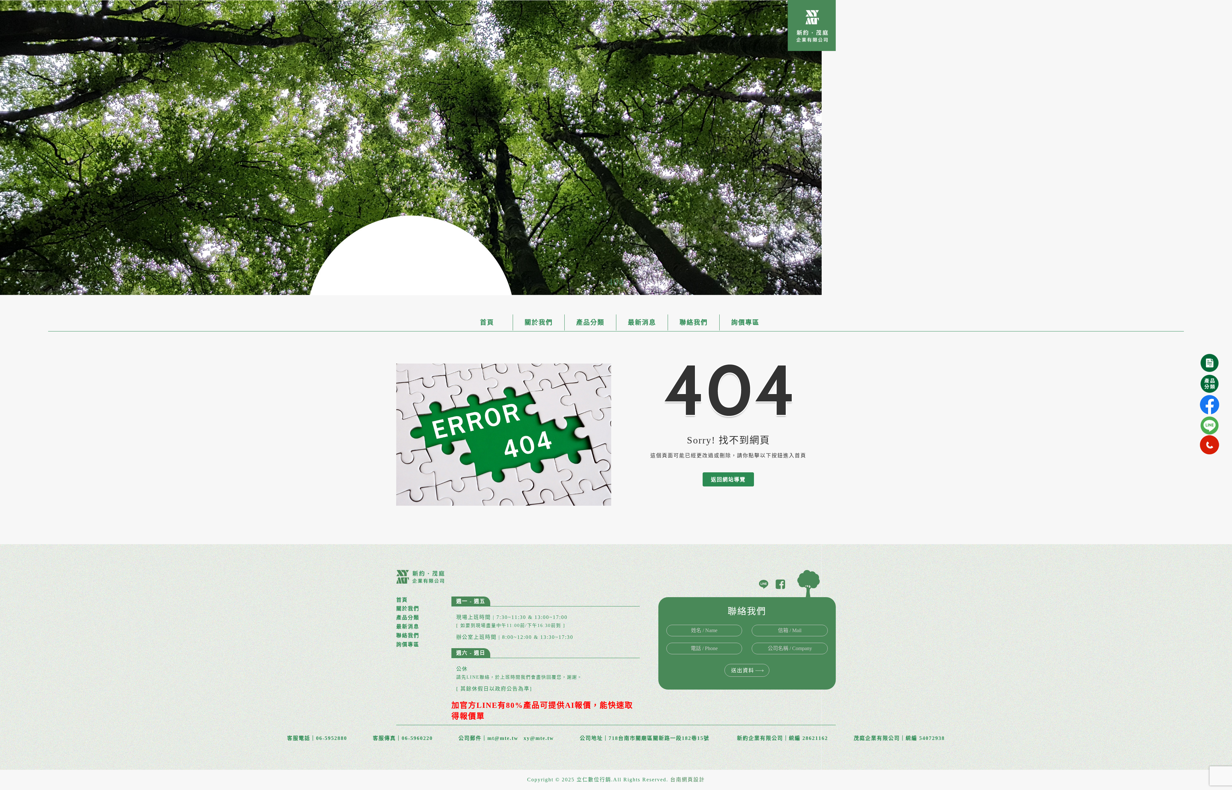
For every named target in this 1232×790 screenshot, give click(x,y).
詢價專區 (745, 322)
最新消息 (642, 322)
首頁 (487, 322)
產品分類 (590, 322)
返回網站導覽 (728, 479)
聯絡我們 (694, 322)
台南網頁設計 (687, 779)
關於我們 (539, 322)
